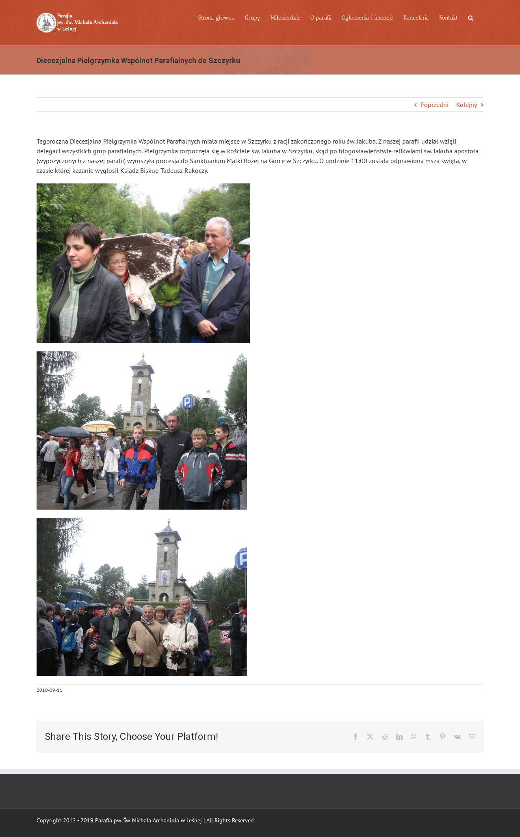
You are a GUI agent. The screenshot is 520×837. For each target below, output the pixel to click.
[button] (470, 17)
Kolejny (466, 104)
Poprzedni (434, 104)
